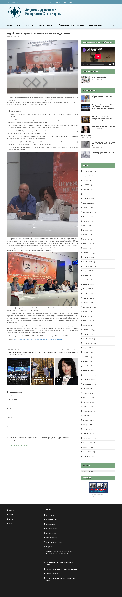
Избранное (49, 547)
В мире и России (51, 519)
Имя (9, 409)
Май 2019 (86, 357)
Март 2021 (86, 280)
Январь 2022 (87, 248)
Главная (52, 2)
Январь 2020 (87, 325)
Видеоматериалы (95, 25)
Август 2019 (87, 348)
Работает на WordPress (15, 593)
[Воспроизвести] (83, 64)
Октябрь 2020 (88, 302)
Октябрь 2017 (88, 438)
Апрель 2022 (87, 235)
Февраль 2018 (88, 420)
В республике (50, 524)
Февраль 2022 (88, 244)
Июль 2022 (87, 221)
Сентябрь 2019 (88, 343)
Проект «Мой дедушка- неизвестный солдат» (62, 569)
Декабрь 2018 (88, 375)
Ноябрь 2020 (87, 298)
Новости (65, 2)
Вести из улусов (51, 528)
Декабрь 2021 (88, 253)
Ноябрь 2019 (87, 334)
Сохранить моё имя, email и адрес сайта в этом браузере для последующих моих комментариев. (38, 439)
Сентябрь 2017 (88, 443)
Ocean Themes (44, 593)
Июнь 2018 (87, 402)
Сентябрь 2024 (88, 171)
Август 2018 (87, 393)
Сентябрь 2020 (88, 307)
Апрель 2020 (87, 312)
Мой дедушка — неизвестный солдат (70, 25)
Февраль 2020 (88, 321)
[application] (98, 56)
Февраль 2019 (88, 370)
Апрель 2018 (87, 411)
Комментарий (12, 399)
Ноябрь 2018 (87, 379)
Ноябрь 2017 (87, 434)
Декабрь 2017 (88, 429)
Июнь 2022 (87, 225)
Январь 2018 (87, 425)
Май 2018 (86, 406)
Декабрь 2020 (88, 293)
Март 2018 (86, 416)
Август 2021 (87, 271)
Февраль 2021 (88, 284)
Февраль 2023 (88, 203)
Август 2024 (87, 176)
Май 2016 (86, 447)
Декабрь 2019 (88, 330)
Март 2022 (86, 239)
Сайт (8, 427)
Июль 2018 (87, 397)
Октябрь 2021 (88, 262)
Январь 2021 (87, 289)
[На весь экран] (113, 64)
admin (8, 36)
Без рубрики (50, 515)
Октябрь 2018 (88, 384)
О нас (70, 2)
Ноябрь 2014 (87, 456)
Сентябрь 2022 (88, 212)
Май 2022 (86, 230)
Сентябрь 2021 (88, 266)
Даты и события (51, 538)
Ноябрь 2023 (87, 198)
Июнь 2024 (87, 180)
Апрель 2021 (87, 275)
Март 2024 (86, 189)
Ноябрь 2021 (87, 257)
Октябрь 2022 (88, 207)
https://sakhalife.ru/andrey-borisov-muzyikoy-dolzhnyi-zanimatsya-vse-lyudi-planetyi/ (39, 339)
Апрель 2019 (87, 361)
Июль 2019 (87, 352)
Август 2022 (87, 216)
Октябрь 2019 (88, 339)
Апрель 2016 (87, 452)
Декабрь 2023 (88, 194)
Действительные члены (54, 542)
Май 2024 (86, 185)
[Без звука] (110, 64)
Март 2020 (86, 316)
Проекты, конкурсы (45, 25)
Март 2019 (86, 366)
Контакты (58, 2)
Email (9, 418)
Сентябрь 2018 (88, 388)
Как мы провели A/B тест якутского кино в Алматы (61, 352)
